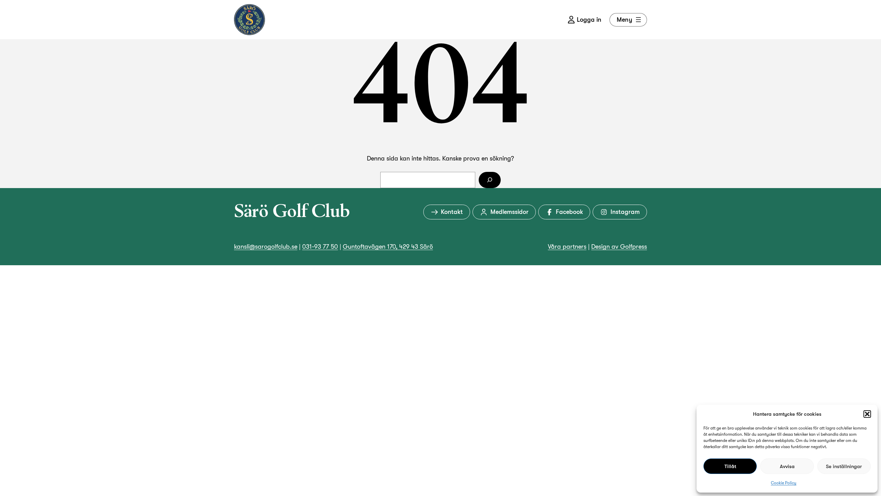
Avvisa (787, 466)
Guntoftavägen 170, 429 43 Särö (388, 246)
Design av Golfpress (619, 246)
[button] (867, 414)
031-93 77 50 (320, 246)
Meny (624, 19)
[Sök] (490, 180)
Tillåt (730, 466)
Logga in (589, 19)
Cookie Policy (783, 482)
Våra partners (567, 246)
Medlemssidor (509, 211)
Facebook (569, 211)
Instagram (625, 211)
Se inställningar (844, 466)
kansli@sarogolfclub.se (265, 246)
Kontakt (452, 211)
